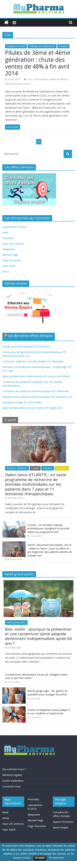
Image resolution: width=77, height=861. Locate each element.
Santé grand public (16, 622)
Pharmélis (8, 238)
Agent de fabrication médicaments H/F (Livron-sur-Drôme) (36, 376)
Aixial (5, 232)
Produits (63, 46)
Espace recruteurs (63, 821)
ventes (27, 83)
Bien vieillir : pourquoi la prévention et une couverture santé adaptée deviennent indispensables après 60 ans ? (38, 636)
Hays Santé (8, 266)
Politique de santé (16, 46)
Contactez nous (11, 786)
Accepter (40, 857)
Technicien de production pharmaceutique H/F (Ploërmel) (35, 391)
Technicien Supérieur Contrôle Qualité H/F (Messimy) (33, 361)
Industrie (47, 468)
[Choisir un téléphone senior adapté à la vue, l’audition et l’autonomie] (14, 708)
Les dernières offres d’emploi (30, 335)
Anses (5, 271)
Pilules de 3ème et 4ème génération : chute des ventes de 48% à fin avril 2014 (37, 63)
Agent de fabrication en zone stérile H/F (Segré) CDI (32, 408)
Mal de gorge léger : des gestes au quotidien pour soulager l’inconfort (47, 692)
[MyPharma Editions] (6, 22)
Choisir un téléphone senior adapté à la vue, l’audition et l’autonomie (48, 711)
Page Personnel (11, 260)
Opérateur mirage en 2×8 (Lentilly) (22, 402)
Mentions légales (12, 775)
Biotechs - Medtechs (17, 468)
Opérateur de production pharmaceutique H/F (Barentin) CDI (37, 396)
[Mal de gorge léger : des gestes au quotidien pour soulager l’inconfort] (14, 689)
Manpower (8, 249)
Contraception (40, 79)
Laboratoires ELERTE (14, 227)
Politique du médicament (42, 46)
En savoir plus (56, 857)
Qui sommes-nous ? (14, 769)
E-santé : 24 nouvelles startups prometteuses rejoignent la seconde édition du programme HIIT (48, 528)
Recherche (61, 468)
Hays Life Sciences (13, 243)
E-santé (35, 468)
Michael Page (10, 254)
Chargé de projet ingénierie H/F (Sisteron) (26, 346)
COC (29, 79)
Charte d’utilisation (13, 780)
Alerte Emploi (60, 827)
